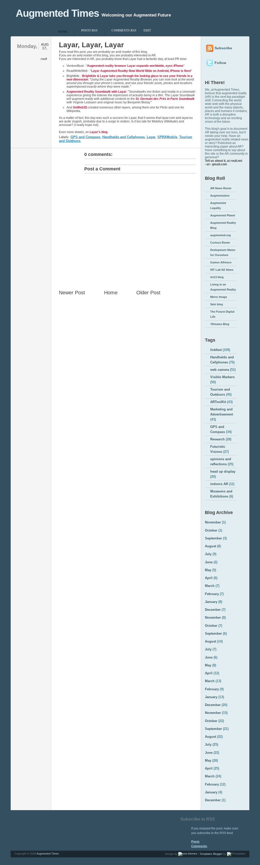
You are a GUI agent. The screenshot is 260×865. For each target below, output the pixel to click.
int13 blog (217, 277)
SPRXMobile (167, 137)
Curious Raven (220, 242)
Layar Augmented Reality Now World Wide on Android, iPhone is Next (141, 71)
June (209, 562)
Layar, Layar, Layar (91, 45)
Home (111, 292)
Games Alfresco (221, 262)
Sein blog (216, 304)
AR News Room (220, 188)
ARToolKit (218, 402)
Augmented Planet (222, 215)
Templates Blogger (211, 853)
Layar (151, 137)
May (208, 570)
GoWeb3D (80, 107)
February (212, 594)
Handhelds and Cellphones (123, 137)
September (213, 538)
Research (217, 439)
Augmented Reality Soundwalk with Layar (96, 91)
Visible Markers (222, 377)
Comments (199, 846)
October (211, 530)
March (210, 586)
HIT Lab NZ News (221, 269)
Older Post (148, 292)
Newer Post (72, 292)
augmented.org (220, 235)
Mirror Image (218, 296)
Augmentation (220, 195)
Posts (195, 841)
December (213, 610)
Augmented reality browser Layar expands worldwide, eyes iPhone (135, 66)
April (209, 578)
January (211, 602)
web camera (219, 370)
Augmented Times (57, 13)
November (213, 522)
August (210, 546)
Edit (147, 30)
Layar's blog (98, 132)
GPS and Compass (85, 137)
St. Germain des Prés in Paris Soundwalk (165, 99)
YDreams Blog (219, 324)
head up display (222, 471)
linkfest (216, 350)
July (208, 554)
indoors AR (219, 484)
